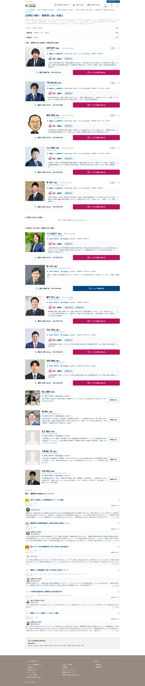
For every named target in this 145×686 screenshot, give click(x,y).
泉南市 (60, 645)
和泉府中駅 (60, 416)
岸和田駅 (65, 238)
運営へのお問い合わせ (34, 677)
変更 (117, 28)
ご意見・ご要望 (67, 664)
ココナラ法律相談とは (34, 664)
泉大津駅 (60, 396)
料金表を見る (68, 58)
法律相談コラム (32, 669)
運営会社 (98, 664)
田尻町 (78, 645)
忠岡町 (51, 53)
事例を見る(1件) (69, 307)
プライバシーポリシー (69, 669)
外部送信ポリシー (67, 672)
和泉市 (51, 645)
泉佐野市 (46, 645)
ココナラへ (30, 1)
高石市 (56, 645)
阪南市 (65, 645)
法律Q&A (30, 667)
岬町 (82, 645)
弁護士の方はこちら (113, 1)
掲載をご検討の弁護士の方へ (71, 675)
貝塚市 (41, 645)
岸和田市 (56, 239)
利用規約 (65, 667)
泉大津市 (51, 396)
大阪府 (51, 239)
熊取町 (74, 645)
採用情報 (98, 667)
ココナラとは (31, 672)
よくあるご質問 (32, 675)
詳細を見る (113, 400)
